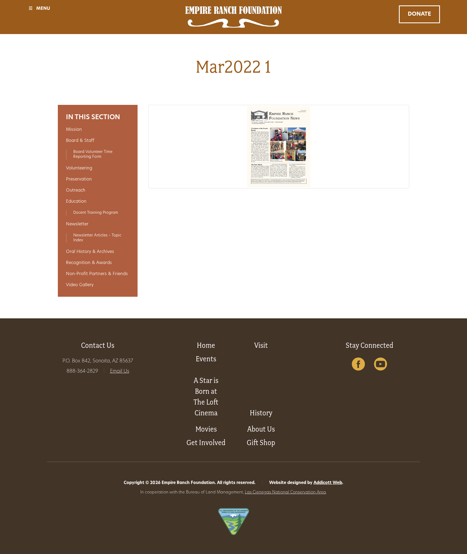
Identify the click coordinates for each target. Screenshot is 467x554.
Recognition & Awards (89, 263)
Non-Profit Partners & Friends (97, 274)
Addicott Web (327, 483)
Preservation (79, 179)
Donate (419, 14)
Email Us (119, 371)
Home (206, 345)
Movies (206, 429)
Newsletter (77, 224)
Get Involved (205, 442)
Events (206, 358)
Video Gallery (80, 285)
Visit (261, 345)
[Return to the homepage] (233, 17)
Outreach (75, 190)
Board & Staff (80, 141)
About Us (261, 429)
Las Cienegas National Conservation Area (285, 492)
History (261, 412)
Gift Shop (261, 442)
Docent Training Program (95, 213)
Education (76, 201)
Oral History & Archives (90, 252)
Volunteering (79, 168)
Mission (74, 130)
